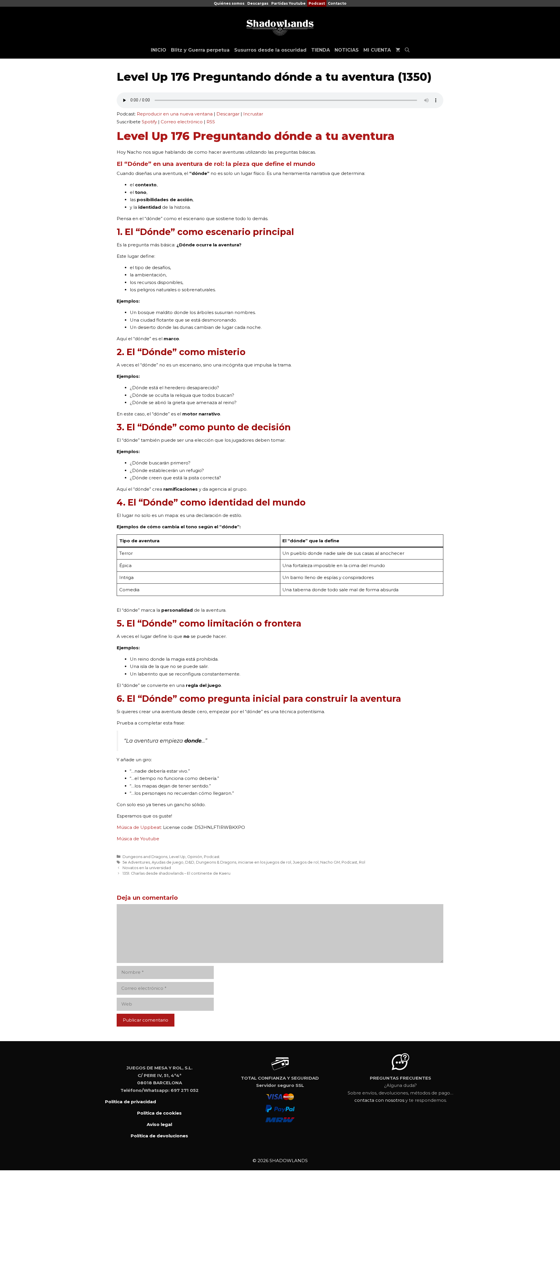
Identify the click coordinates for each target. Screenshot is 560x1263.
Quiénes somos (229, 3)
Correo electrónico (182, 121)
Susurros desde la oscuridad (270, 50)
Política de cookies (159, 1113)
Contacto (337, 3)
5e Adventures (136, 862)
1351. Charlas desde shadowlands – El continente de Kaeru (176, 873)
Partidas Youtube (288, 3)
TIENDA (320, 50)
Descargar (227, 114)
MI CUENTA (377, 50)
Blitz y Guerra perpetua (200, 50)
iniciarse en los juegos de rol (264, 862)
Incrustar (253, 114)
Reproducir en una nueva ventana (175, 114)
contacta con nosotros (379, 1100)
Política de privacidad (130, 1101)
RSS (210, 121)
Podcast (317, 3)
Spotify (149, 121)
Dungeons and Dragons (145, 857)
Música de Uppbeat (139, 827)
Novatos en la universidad (147, 868)
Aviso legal (159, 1124)
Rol (362, 862)
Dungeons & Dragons (216, 862)
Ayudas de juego (167, 862)
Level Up (177, 857)
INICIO (158, 50)
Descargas (257, 3)
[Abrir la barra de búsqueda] (407, 50)
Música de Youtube (138, 838)
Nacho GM (330, 862)
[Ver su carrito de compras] (397, 50)
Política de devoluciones (159, 1136)
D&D (189, 862)
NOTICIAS (347, 50)
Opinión (194, 857)
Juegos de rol (305, 862)
